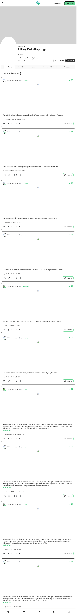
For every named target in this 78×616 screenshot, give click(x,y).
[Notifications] (69, 612)
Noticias (67, 67)
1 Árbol (25, 132)
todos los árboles (9, 73)
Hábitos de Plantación (50, 67)
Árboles (9, 67)
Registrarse (57, 3)
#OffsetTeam (7, 430)
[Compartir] (20, 123)
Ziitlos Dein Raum (12, 80)
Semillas (21, 67)
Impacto (33, 67)
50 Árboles (26, 286)
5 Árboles (25, 80)
